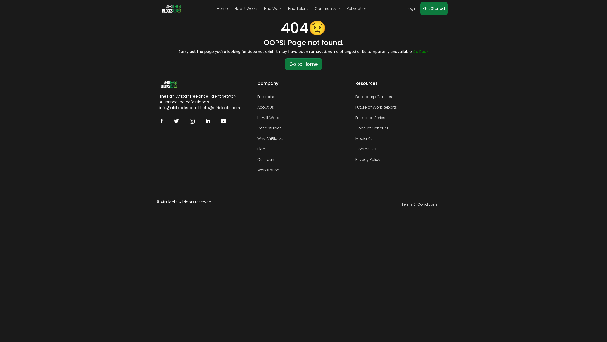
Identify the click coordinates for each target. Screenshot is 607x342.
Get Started (434, 8)
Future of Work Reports (376, 107)
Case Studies (269, 128)
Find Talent (298, 8)
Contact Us (365, 149)
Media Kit (363, 138)
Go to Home (303, 64)
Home (222, 8)
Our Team (266, 159)
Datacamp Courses (373, 97)
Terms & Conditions (419, 204)
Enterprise (266, 97)
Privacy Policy (367, 159)
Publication (357, 8)
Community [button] (326, 8)
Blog (261, 149)
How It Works (246, 8)
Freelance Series (370, 117)
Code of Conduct (371, 128)
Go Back (420, 51)
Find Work (272, 8)
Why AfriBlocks (270, 138)
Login (412, 8)
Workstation (268, 170)
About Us (265, 107)
